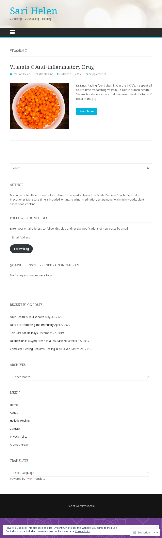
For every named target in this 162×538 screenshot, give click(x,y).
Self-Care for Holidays (24, 333)
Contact (15, 429)
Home (14, 405)
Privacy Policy (18, 436)
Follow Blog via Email (30, 218)
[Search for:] (81, 168)
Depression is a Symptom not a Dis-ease (36, 341)
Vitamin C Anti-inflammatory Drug (52, 66)
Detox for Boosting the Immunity (32, 325)
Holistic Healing (20, 420)
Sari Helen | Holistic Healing (35, 74)
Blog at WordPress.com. (81, 506)
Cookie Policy (82, 531)
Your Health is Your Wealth (27, 317)
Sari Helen (33, 10)
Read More (87, 111)
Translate (39, 479)
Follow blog (21, 249)
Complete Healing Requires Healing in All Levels (40, 349)
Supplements (97, 74)
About (14, 413)
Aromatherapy (19, 444)
